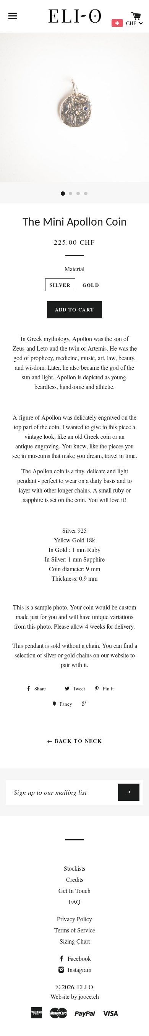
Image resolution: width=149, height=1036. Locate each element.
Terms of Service (74, 930)
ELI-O (85, 987)
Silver (60, 284)
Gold (91, 284)
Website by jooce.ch (74, 996)
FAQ (75, 902)
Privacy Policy (74, 919)
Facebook (78, 958)
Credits (74, 879)
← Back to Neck (74, 741)
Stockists (74, 868)
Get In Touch (74, 890)
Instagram (78, 969)
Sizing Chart (75, 941)
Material (74, 269)
